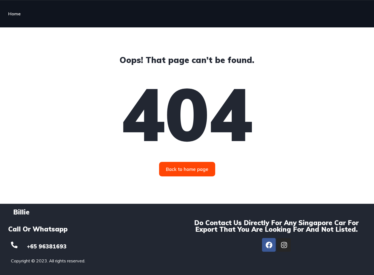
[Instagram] (284, 245)
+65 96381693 (47, 246)
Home (14, 13)
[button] (187, 169)
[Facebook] (269, 245)
